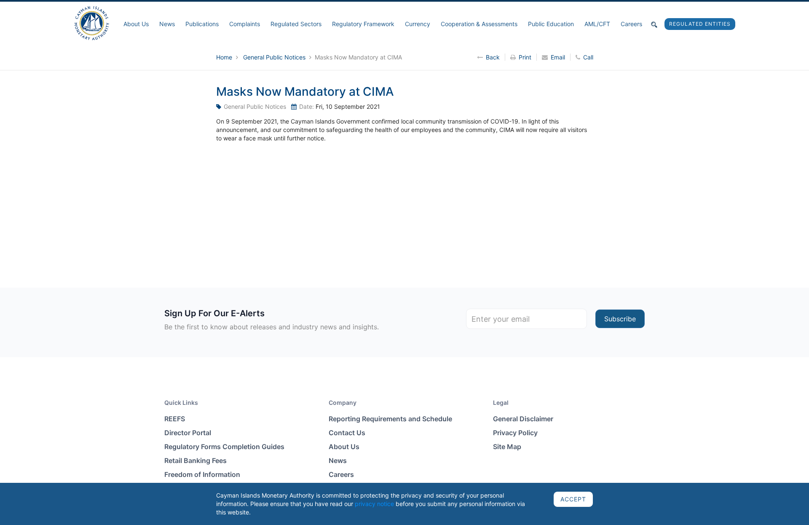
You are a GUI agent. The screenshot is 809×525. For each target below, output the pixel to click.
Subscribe (620, 319)
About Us (136, 23)
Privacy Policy (515, 432)
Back (493, 57)
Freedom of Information (202, 474)
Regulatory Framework (363, 23)
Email (558, 57)
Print (525, 57)
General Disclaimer (523, 419)
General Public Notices (275, 57)
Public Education (551, 23)
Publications (202, 23)
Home (225, 57)
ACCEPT (573, 499)
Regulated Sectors (296, 23)
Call (588, 57)
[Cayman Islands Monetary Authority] (92, 22)
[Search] (654, 24)
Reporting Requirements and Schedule (390, 419)
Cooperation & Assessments (479, 23)
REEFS (174, 419)
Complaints (244, 23)
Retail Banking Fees (195, 460)
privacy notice (374, 503)
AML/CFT (597, 23)
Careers (631, 23)
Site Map (507, 446)
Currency (417, 23)
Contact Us (347, 432)
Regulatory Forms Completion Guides (224, 446)
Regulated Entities (700, 24)
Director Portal (187, 432)
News (167, 23)
